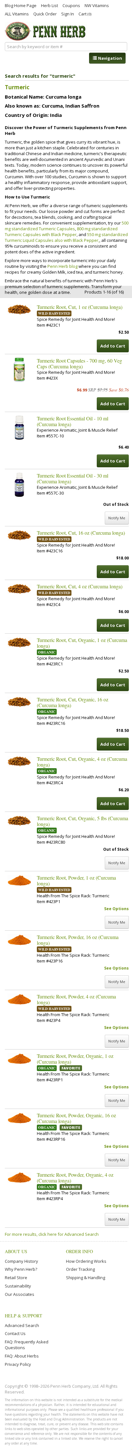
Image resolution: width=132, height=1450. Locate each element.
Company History (21, 1261)
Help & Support (23, 1316)
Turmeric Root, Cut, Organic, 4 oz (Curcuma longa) (82, 762)
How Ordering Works (86, 1261)
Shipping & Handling (85, 1277)
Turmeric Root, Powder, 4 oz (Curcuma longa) (76, 999)
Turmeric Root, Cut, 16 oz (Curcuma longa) (81, 533)
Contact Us (15, 1333)
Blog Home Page (21, 5)
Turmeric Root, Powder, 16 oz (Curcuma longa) (78, 940)
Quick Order (45, 13)
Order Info (79, 1251)
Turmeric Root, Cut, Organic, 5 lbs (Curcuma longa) (82, 821)
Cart (84, 13)
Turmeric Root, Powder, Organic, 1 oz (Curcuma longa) (75, 1059)
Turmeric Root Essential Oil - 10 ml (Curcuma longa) (72, 421)
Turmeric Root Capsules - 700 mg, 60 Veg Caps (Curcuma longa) (79, 363)
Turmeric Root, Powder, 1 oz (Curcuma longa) (76, 880)
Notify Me (116, 517)
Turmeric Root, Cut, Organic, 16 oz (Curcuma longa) (72, 702)
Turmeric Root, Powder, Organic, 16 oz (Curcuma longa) (76, 1118)
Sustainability (18, 1286)
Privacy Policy (18, 1364)
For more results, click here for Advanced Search (52, 1234)
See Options (116, 908)
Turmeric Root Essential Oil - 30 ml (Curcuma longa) (72, 478)
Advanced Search (22, 1325)
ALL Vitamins (17, 13)
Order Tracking (80, 1269)
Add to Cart (112, 346)
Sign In (67, 13)
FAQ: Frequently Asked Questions (26, 1344)
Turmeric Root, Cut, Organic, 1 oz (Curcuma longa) (82, 643)
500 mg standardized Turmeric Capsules (66, 226)
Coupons (71, 5)
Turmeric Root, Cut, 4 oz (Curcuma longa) (79, 586)
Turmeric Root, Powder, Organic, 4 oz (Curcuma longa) (75, 1177)
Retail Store (16, 1277)
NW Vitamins (97, 5)
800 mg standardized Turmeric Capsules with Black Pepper (61, 231)
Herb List (49, 5)
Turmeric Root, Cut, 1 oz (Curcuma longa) (79, 307)
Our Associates (19, 1294)
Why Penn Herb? (21, 1269)
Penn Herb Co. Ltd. (46, 31)
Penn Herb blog (62, 266)
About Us (16, 1251)
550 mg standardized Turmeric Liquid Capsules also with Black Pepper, (66, 237)
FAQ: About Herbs (22, 1356)
